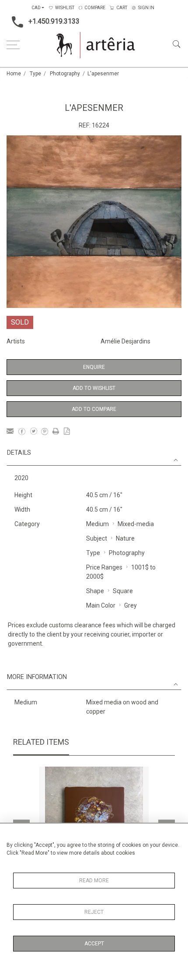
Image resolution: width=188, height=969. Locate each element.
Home (14, 74)
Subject (96, 538)
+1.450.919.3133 (54, 21)
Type (35, 74)
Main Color (100, 605)
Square (123, 590)
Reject (94, 912)
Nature (125, 538)
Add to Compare (94, 409)
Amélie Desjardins (125, 341)
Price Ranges (104, 567)
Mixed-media (136, 523)
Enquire (94, 367)
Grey (130, 605)
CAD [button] (36, 7)
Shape (95, 590)
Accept (94, 944)
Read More (94, 880)
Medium (97, 523)
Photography (65, 74)
